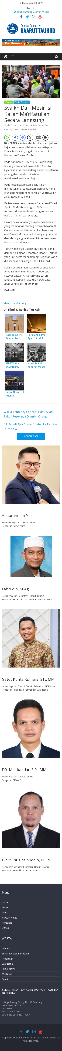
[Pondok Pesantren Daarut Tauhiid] (5, 56)
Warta (5, 912)
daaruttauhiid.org (15, 303)
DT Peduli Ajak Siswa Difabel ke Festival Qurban (30, 426)
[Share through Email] (38, 138)
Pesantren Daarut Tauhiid (25, 129)
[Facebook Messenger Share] (23, 138)
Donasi (5, 927)
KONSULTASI (31, 436)
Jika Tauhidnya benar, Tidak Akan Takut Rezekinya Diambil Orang (28, 414)
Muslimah (7, 973)
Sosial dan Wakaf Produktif (16, 953)
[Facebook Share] (15, 138)
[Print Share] (45, 138)
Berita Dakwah (21, 102)
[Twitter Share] (30, 138)
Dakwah (6, 948)
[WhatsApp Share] (7, 138)
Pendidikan (7, 958)
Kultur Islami (8, 968)
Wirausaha (7, 963)
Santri (5, 979)
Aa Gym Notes (9, 917)
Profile (5, 907)
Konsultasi (7, 922)
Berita (8, 102)
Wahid (26, 125)
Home (5, 902)
